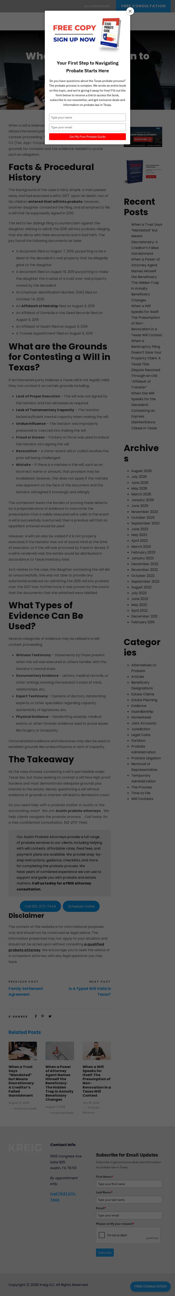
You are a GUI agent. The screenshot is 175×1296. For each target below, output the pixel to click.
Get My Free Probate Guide (88, 137)
